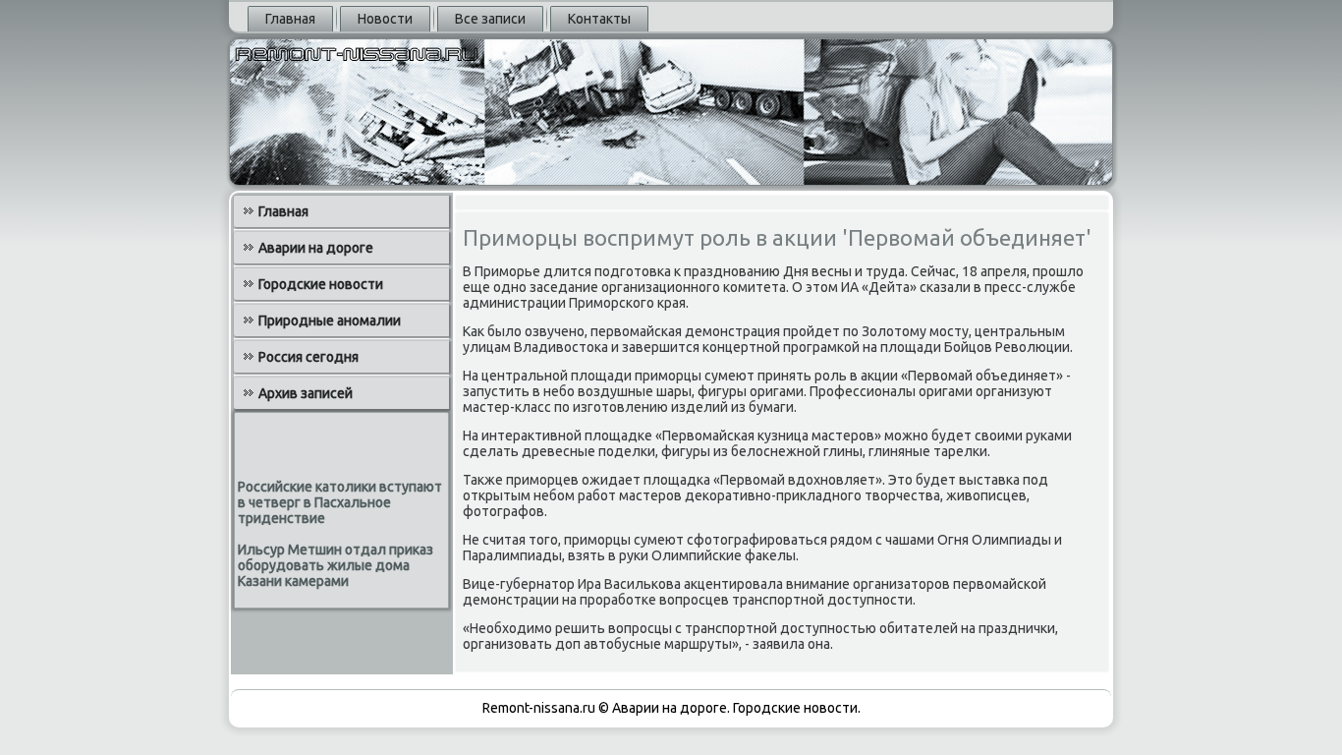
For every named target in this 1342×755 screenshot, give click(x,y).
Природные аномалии (329, 320)
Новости (385, 19)
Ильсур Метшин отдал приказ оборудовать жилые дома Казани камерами (335, 565)
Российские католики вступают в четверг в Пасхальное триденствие (340, 502)
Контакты (599, 19)
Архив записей (305, 393)
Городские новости (320, 284)
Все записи (490, 19)
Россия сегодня (308, 357)
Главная (290, 19)
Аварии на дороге (315, 248)
